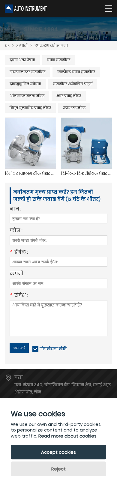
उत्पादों (22, 46)
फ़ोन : (16, 231)
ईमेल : (19, 252)
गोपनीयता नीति (53, 349)
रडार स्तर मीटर (74, 107)
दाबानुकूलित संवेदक (25, 83)
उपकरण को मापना (51, 46)
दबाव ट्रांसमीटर (58, 59)
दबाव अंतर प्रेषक (22, 59)
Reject (58, 469)
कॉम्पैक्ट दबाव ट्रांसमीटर (76, 71)
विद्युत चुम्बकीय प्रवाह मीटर (30, 107)
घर (7, 46)
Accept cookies (58, 452)
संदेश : (19, 296)
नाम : (15, 209)
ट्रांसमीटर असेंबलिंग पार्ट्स (72, 83)
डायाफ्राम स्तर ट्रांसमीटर (27, 71)
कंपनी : (18, 274)
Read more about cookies (67, 436)
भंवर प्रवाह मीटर (68, 95)
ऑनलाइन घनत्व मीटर (27, 95)
